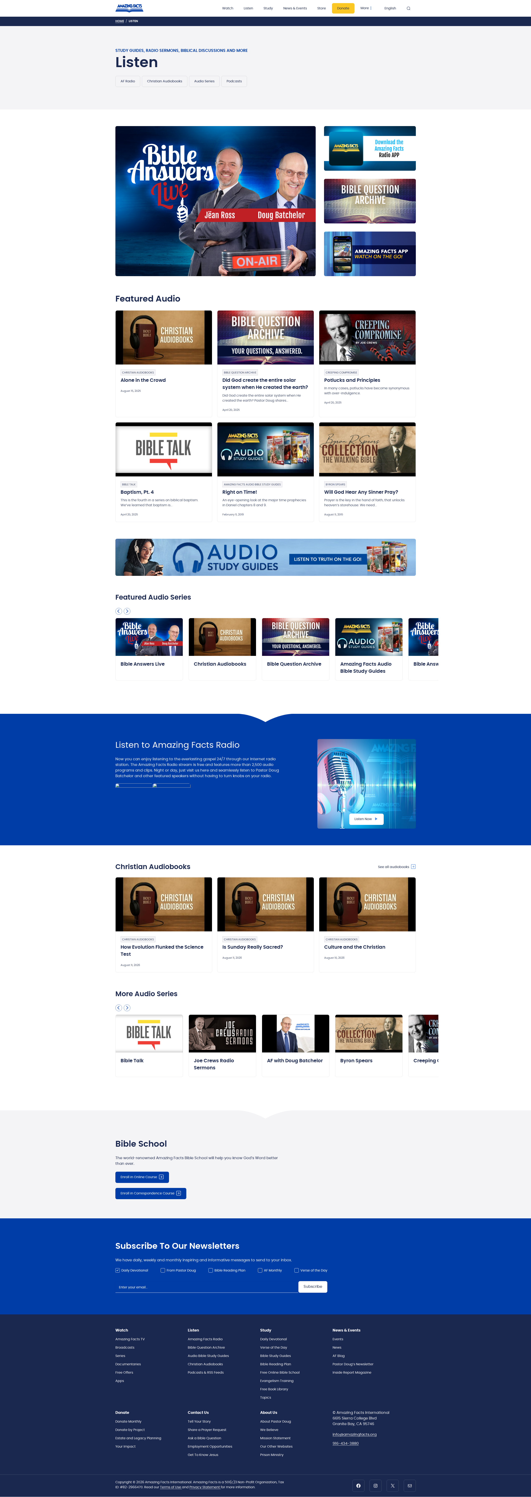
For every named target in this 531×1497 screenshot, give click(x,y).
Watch (227, 8)
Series (120, 1356)
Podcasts (234, 81)
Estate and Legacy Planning (138, 1438)
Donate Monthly (128, 1421)
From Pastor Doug (181, 1270)
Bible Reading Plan (229, 1270)
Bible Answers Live (143, 664)
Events (338, 1339)
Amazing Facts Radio (205, 1339)
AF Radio (128, 81)
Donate (343, 8)
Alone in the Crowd (143, 380)
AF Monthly (273, 1270)
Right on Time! (239, 492)
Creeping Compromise (341, 372)
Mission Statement (275, 1438)
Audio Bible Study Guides (208, 1356)
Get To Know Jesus (203, 1455)
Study (268, 8)
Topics (265, 1397)
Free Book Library (274, 1389)
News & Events (295, 8)
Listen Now (363, 819)
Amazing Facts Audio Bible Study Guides (252, 484)
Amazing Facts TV (130, 1339)
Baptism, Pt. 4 (137, 492)
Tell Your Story (199, 1421)
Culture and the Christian (354, 947)
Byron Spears (335, 484)
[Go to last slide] (118, 611)
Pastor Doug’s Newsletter (353, 1364)
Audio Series (204, 81)
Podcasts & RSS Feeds (206, 1372)
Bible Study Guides (275, 1356)
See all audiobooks (393, 867)
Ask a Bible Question (204, 1438)
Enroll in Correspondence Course (147, 1193)
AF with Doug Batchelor (295, 1061)
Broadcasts (124, 1347)
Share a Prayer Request (207, 1430)
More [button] (365, 8)
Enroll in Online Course (139, 1177)
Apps (119, 1381)
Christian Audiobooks (164, 81)
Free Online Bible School (280, 1372)
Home (119, 21)
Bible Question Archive (240, 372)
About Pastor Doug (275, 1421)
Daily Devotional (134, 1270)
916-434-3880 (346, 1444)
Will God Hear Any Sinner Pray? (361, 492)
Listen (248, 8)
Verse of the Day (313, 1270)
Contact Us (198, 1413)
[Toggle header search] (408, 8)
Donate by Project (130, 1430)
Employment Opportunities (210, 1446)
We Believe (269, 1430)
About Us (268, 1413)
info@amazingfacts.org (355, 1435)
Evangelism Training (277, 1381)
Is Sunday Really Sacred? (252, 947)
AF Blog (339, 1356)
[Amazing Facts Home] (133, 8)
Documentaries (128, 1364)
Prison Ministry (272, 1455)
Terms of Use (171, 1487)
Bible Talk (129, 484)
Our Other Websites (276, 1446)
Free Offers (124, 1372)
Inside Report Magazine (352, 1372)
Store (321, 8)
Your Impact (125, 1446)
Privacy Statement (205, 1487)
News (337, 1347)
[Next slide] (127, 611)
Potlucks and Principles (352, 380)
